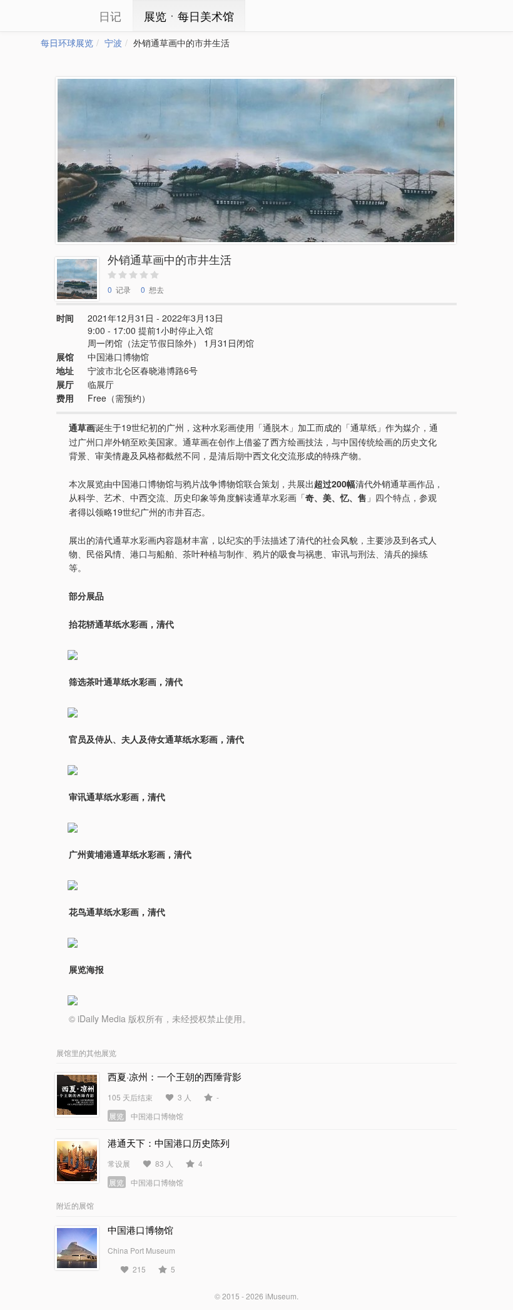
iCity (59, 16)
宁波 (113, 42)
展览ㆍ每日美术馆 (189, 16)
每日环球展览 (67, 42)
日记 (110, 16)
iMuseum (281, 1296)
